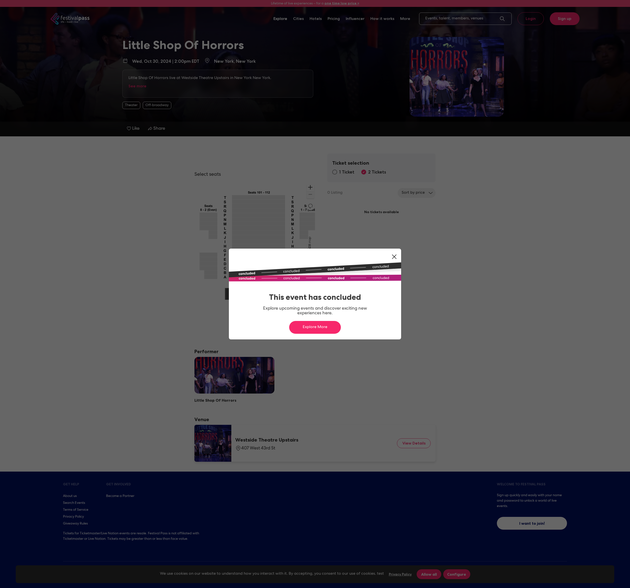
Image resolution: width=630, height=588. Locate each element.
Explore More (315, 327)
